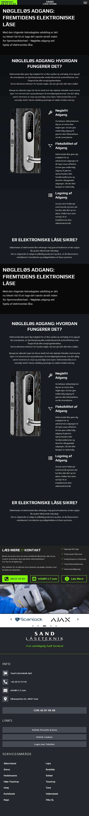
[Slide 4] (49, 626)
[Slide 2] (38, 626)
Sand (50, 2)
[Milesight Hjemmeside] (60, 619)
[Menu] (85, 3)
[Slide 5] (56, 626)
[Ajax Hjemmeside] (28, 619)
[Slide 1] (33, 626)
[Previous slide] (11, 619)
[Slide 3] (43, 626)
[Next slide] (78, 619)
